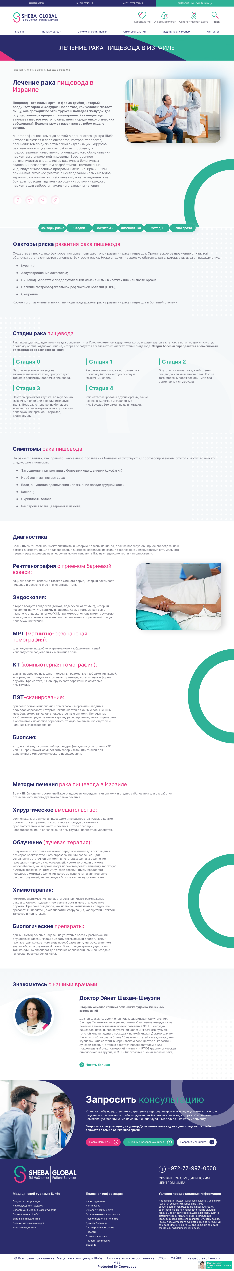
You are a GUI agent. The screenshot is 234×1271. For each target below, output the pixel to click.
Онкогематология (134, 31)
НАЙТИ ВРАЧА (36, 3)
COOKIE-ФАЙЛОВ (170, 1258)
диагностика (131, 228)
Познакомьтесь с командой (29, 1223)
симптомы (105, 228)
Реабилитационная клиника (102, 1218)
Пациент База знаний (98, 1240)
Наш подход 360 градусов (28, 1205)
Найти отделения (132, 3)
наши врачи (183, 228)
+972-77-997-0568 (191, 1168)
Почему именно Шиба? (26, 1214)
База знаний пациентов (26, 1218)
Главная (20, 31)
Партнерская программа (100, 1227)
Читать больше (98, 1065)
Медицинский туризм (176, 31)
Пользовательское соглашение (130, 1258)
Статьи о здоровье (96, 1236)
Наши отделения (95, 1201)
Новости (91, 1232)
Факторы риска (52, 228)
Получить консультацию (27, 1201)
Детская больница (96, 1223)
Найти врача (93, 1205)
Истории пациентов (24, 1227)
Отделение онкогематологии (103, 1214)
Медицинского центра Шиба (91, 136)
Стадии (79, 228)
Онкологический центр (92, 31)
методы (157, 228)
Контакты (213, 31)
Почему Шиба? (51, 31)
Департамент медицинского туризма (34, 1210)
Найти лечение (84, 3)
